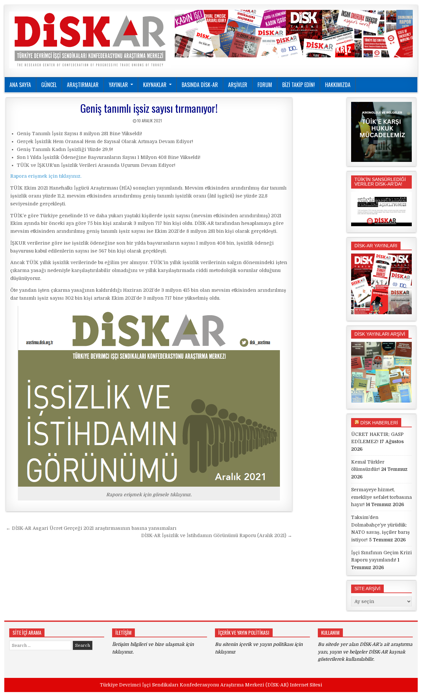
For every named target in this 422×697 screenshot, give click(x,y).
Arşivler (237, 85)
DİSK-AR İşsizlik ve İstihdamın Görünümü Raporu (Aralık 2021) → (216, 535)
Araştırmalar (83, 85)
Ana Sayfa (20, 85)
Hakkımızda (337, 85)
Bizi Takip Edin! (298, 85)
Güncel (49, 85)
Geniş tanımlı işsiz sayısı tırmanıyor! (149, 108)
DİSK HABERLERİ (379, 422)
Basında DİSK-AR (200, 85)
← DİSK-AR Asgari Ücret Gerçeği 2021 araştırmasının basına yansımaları (91, 528)
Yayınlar (118, 85)
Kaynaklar (154, 85)
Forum (264, 85)
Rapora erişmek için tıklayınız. (45, 176)
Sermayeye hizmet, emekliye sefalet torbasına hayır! (381, 497)
